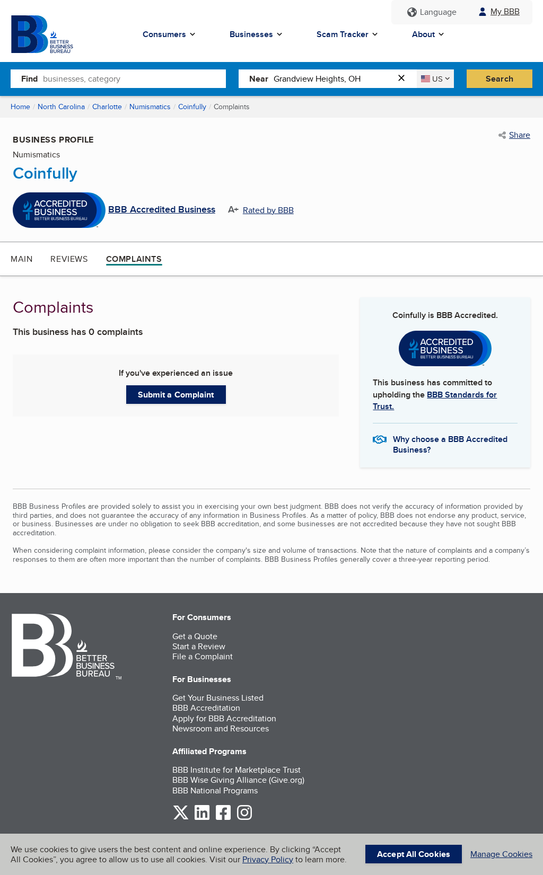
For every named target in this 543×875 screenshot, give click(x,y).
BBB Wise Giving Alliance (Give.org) (238, 780)
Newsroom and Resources (220, 728)
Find (29, 79)
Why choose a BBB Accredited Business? (450, 443)
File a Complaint (202, 656)
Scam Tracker (343, 34)
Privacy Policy (267, 859)
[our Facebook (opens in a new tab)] (223, 818)
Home (20, 106)
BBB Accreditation (206, 708)
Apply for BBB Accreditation (224, 718)
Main (21, 259)
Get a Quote (194, 636)
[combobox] (134, 78)
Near (258, 79)
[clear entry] (404, 78)
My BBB (505, 11)
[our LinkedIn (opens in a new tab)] (202, 818)
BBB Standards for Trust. (435, 400)
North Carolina (61, 106)
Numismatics (150, 106)
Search (499, 79)
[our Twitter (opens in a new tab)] (180, 818)
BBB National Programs (215, 790)
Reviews (68, 259)
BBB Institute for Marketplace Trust (236, 770)
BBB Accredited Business (161, 210)
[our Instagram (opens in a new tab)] (244, 818)
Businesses (251, 34)
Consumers (164, 34)
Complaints (134, 259)
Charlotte (107, 106)
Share (519, 135)
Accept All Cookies (413, 854)
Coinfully (192, 106)
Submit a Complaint (176, 394)
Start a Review (198, 646)
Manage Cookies (501, 854)
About (423, 34)
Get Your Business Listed (218, 698)
